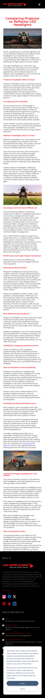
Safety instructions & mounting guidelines (18, 634)
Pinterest (4, 603)
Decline (22, 689)
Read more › (6, 590)
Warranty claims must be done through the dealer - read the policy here (23, 642)
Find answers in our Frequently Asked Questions (20, 620)
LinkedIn (14, 603)
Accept (22, 683)
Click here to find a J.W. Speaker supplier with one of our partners (22, 627)
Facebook (9, 597)
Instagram (4, 597)
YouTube (9, 603)
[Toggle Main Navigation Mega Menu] (39, 4)
